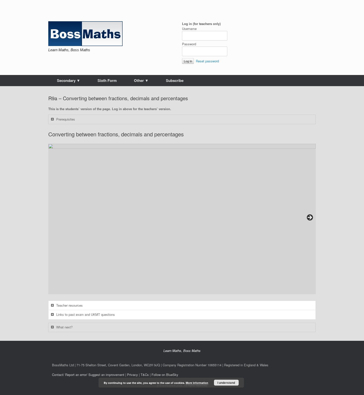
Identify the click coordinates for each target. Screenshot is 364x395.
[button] (182, 219)
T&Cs (145, 374)
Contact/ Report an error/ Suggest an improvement (88, 374)
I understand (226, 382)
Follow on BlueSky (165, 374)
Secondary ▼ (68, 80)
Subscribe (174, 80)
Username (189, 28)
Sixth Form (107, 80)
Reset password (207, 61)
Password (189, 44)
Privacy (132, 374)
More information (197, 383)
